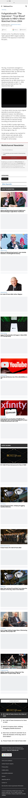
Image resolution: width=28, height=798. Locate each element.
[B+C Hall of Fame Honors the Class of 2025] (14, 710)
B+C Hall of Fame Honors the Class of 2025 (14, 715)
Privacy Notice (20, 163)
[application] (14, 97)
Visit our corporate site (12, 750)
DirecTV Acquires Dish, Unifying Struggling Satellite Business (13, 727)
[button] (2, 6)
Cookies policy (5, 770)
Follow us (16, 29)
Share (5, 29)
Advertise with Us (6, 779)
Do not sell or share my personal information (12, 785)
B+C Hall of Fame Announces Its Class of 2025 (15, 721)
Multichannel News (15, 24)
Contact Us (4, 782)
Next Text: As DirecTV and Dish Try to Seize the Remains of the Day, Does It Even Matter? (14, 734)
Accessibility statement (7, 773)
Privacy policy (5, 767)
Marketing (4, 9)
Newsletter (24, 29)
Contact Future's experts (7, 763)
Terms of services (18, 161)
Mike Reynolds (6, 24)
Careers (3, 776)
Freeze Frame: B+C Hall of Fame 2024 (14, 741)
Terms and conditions (7, 760)
